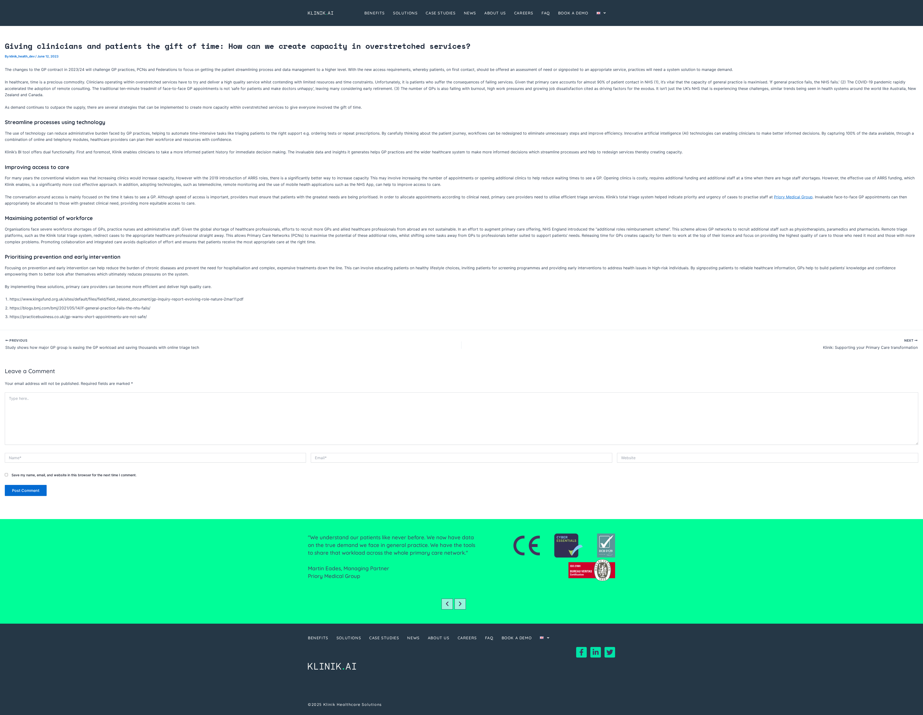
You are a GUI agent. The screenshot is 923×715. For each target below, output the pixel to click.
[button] (447, 604)
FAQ (546, 13)
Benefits (374, 13)
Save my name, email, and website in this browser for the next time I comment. (74, 475)
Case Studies (440, 13)
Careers (523, 13)
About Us (495, 13)
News (470, 13)
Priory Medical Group (793, 196)
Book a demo (573, 13)
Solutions (405, 13)
